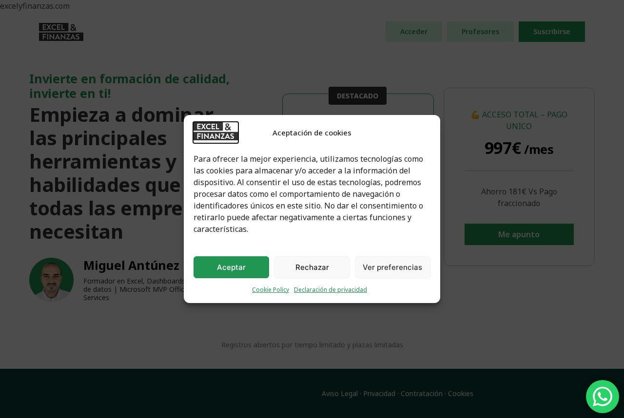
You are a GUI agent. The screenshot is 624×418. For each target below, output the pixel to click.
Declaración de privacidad (330, 289)
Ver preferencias (392, 267)
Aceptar (231, 267)
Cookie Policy (270, 289)
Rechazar (312, 267)
